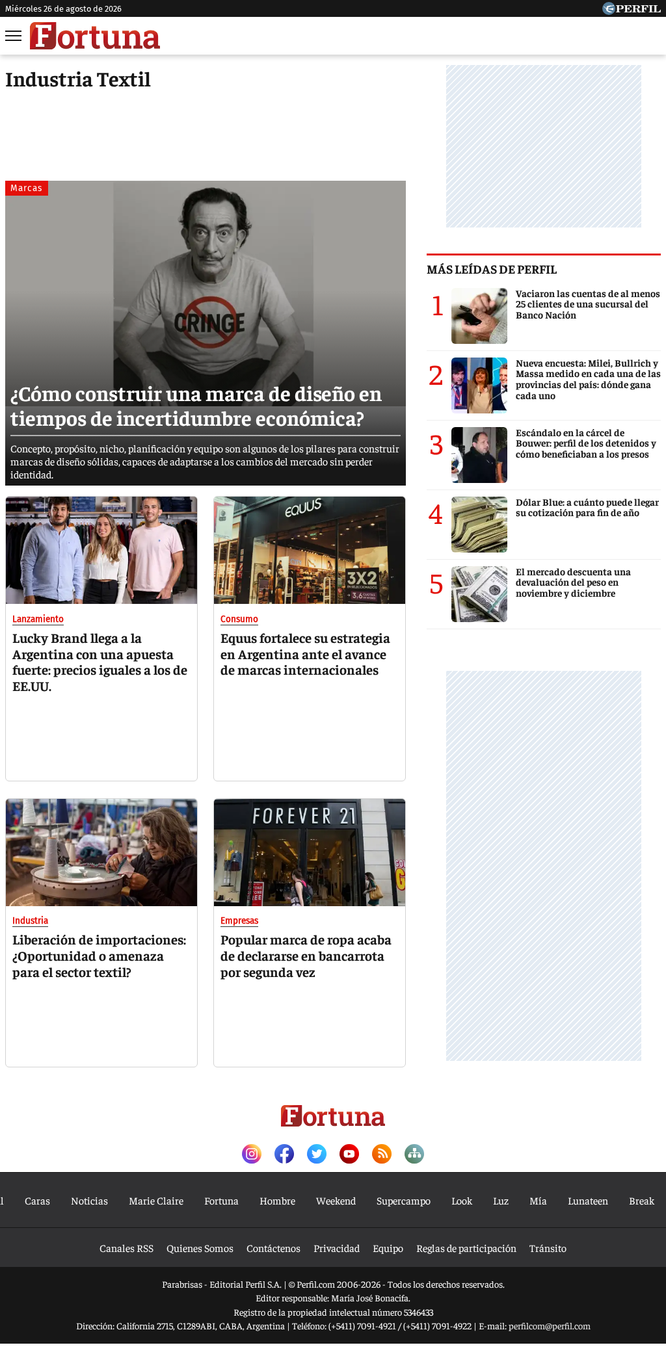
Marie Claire (156, 1199)
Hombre (277, 1199)
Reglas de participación (466, 1247)
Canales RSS (126, 1247)
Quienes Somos (199, 1247)
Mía (538, 1199)
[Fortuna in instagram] (251, 1155)
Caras (37, 1199)
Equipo (388, 1247)
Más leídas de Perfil (492, 268)
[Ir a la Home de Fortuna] (95, 35)
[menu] (14, 36)
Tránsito (547, 1247)
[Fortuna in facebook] (284, 1155)
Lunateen (588, 1199)
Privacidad (336, 1247)
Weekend (336, 1199)
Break (641, 1199)
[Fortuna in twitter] (316, 1155)
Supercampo (404, 1199)
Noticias (89, 1199)
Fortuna (221, 1199)
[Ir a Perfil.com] (631, 10)
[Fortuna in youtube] (349, 1155)
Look (461, 1199)
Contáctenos (273, 1247)
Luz (501, 1199)
